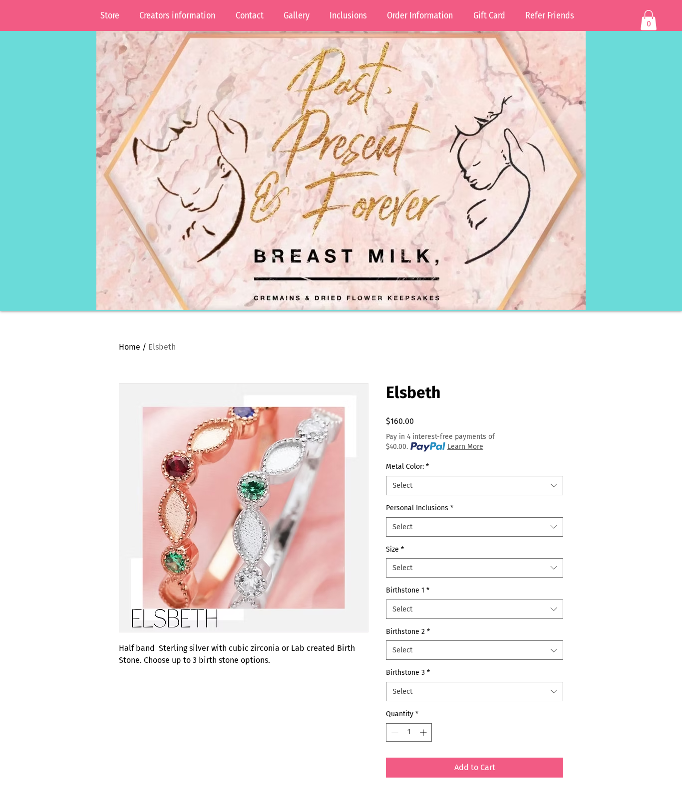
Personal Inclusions (419, 508)
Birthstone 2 (408, 631)
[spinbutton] (409, 732)
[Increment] (424, 732)
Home (129, 347)
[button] (648, 20)
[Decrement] (393, 732)
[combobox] (474, 485)
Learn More (465, 446)
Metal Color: (407, 466)
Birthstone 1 (407, 590)
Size (395, 549)
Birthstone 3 (408, 672)
